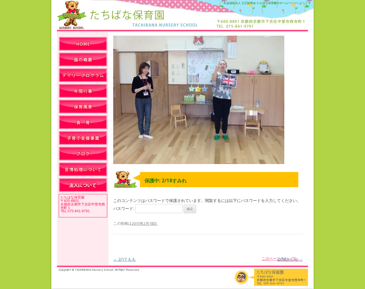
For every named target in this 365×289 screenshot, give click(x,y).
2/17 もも (124, 259)
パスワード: (124, 208)
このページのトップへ (280, 258)
